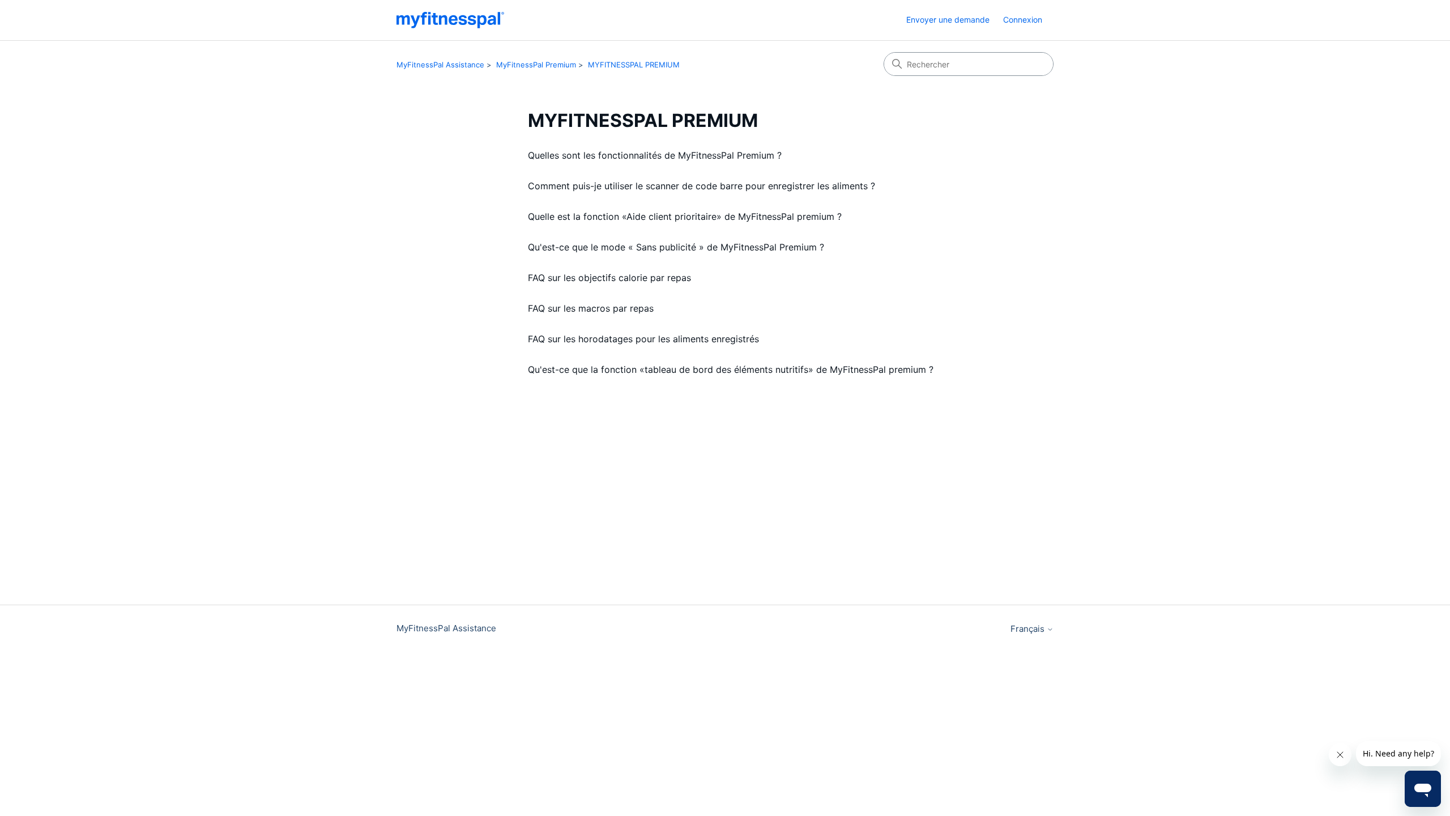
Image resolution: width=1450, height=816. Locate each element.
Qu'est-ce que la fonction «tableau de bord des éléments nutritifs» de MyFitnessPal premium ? (730, 369)
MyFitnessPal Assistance (440, 64)
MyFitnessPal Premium (536, 64)
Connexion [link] (1022, 19)
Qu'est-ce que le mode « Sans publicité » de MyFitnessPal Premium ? (676, 247)
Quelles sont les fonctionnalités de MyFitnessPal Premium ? (655, 155)
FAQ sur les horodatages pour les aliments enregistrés (643, 339)
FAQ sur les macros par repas (591, 308)
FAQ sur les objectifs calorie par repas (609, 277)
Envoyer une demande (948, 19)
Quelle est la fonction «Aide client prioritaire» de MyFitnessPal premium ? (685, 216)
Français (1028, 629)
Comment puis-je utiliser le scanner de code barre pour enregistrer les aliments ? (701, 186)
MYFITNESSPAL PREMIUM (634, 64)
